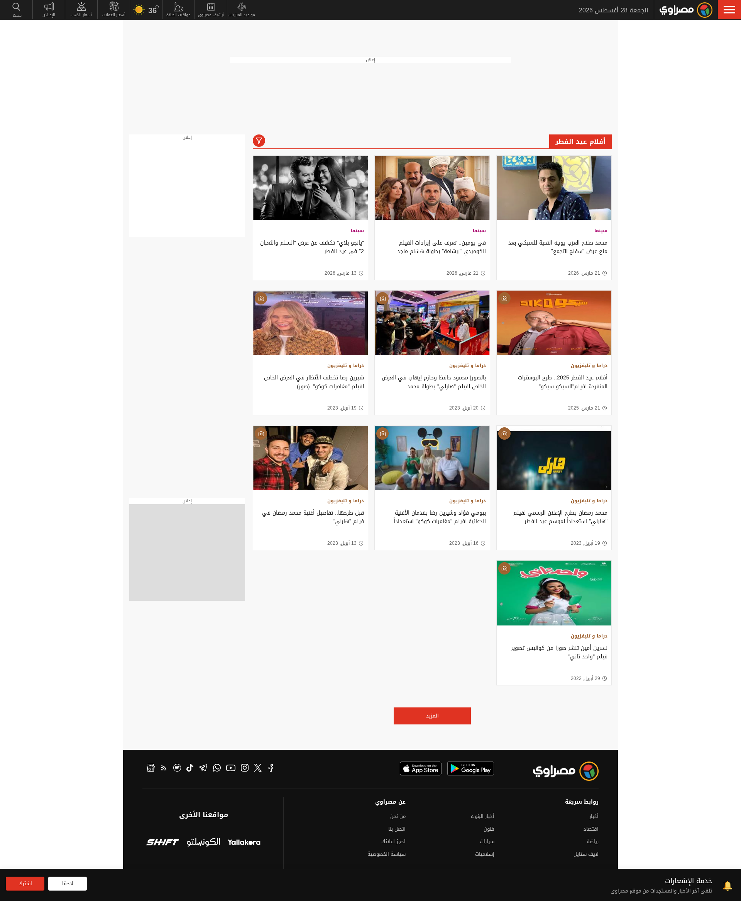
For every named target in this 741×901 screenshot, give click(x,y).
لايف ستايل (586, 854)
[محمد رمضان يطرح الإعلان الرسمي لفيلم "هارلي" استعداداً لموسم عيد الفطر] (554, 458)
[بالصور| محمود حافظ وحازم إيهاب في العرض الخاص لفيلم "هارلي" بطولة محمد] (432, 323)
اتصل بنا (397, 829)
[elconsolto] (203, 843)
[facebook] (271, 769)
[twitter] (258, 769)
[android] (470, 768)
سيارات (487, 841)
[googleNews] (151, 769)
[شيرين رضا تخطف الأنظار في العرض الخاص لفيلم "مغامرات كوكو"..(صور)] (310, 323)
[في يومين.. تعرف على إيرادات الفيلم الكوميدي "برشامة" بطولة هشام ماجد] (432, 188)
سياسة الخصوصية (386, 854)
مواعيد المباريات (241, 15)
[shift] (162, 843)
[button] (729, 9)
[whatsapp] (217, 769)
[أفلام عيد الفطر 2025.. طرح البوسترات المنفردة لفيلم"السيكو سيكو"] (554, 323)
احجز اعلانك (393, 841)
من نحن (398, 816)
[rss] (164, 769)
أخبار (594, 816)
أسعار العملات (113, 15)
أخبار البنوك (482, 816)
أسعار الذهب (81, 15)
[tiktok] (189, 769)
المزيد (432, 716)
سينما (600, 230)
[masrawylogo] (559, 771)
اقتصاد (591, 829)
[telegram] (203, 769)
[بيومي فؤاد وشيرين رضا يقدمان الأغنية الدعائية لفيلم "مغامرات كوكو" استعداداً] (432, 458)
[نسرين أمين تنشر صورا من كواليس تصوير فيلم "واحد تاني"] (554, 593)
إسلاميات (484, 854)
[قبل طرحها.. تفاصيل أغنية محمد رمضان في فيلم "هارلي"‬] (310, 458)
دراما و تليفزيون (589, 365)
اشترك (25, 883)
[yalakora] (244, 843)
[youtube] (230, 769)
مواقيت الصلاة (178, 15)
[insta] (245, 769)
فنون (489, 829)
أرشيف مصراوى (211, 15)
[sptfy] (177, 769)
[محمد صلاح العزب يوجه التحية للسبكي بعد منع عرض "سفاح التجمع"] (554, 188)
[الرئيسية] (686, 10)
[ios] (421, 768)
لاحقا (67, 883)
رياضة (593, 841)
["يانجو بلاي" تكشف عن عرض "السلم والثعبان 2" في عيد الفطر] (310, 188)
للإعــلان (48, 15)
